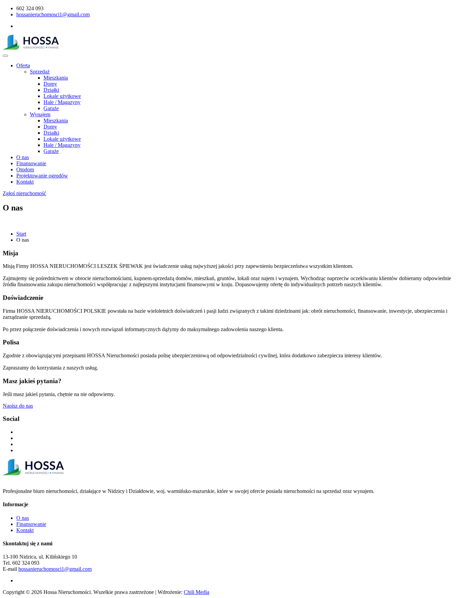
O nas (22, 157)
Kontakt (25, 182)
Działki (51, 90)
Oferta (23, 65)
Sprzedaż (40, 71)
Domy (50, 84)
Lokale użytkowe (62, 96)
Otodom (25, 169)
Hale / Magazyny (62, 102)
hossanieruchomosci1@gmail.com (53, 14)
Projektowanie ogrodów (42, 175)
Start (21, 234)
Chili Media (196, 592)
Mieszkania (55, 78)
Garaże (51, 108)
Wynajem (40, 114)
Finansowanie (31, 163)
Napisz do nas (18, 406)
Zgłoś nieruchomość (24, 193)
